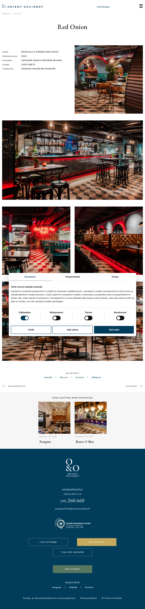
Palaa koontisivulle (16, 386)
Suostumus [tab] (30, 276)
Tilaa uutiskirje (48, 542)
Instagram (56, 587)
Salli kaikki (114, 330)
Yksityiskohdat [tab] (72, 276)
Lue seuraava (131, 386)
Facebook (80, 377)
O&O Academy (72, 569)
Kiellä (31, 330)
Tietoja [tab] (115, 276)
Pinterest (64, 377)
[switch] (57, 318)
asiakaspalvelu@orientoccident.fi (72, 508)
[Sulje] (141, 6)
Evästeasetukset (88, 598)
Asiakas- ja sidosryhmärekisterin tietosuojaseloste (49, 598)
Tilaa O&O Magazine (72, 552)
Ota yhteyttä (97, 542)
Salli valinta (72, 330)
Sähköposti (96, 377)
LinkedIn (48, 377)
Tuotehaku (103, 7)
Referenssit (6, 13)
